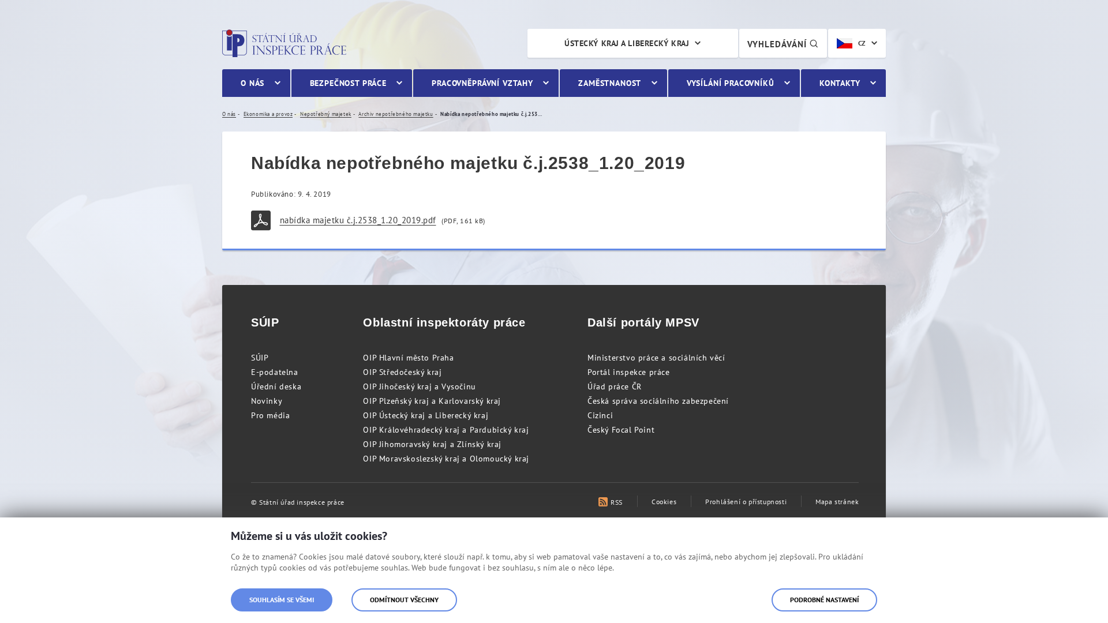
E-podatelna (274, 372)
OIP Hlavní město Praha (408, 357)
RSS (617, 502)
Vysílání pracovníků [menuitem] (730, 83)
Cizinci (600, 415)
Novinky (266, 401)
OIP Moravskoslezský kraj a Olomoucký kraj (446, 458)
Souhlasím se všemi (281, 599)
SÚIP (259, 357)
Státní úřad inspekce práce (284, 43)
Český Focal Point (620, 430)
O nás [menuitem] (252, 83)
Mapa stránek (837, 501)
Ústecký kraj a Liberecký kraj (626, 43)
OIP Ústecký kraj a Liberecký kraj (425, 415)
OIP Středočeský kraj (402, 372)
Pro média (270, 415)
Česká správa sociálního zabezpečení (658, 401)
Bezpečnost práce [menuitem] (348, 83)
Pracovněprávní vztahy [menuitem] (482, 83)
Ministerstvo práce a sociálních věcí (656, 357)
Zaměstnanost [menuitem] (609, 83)
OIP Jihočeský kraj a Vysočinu (419, 386)
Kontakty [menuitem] (839, 83)
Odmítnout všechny (404, 599)
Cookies (664, 501)
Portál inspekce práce (628, 372)
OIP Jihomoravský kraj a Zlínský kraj (432, 444)
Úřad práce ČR (614, 386)
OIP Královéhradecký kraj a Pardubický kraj (446, 430)
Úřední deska (276, 386)
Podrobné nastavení (824, 599)
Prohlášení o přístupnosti (746, 501)
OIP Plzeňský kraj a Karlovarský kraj (432, 401)
